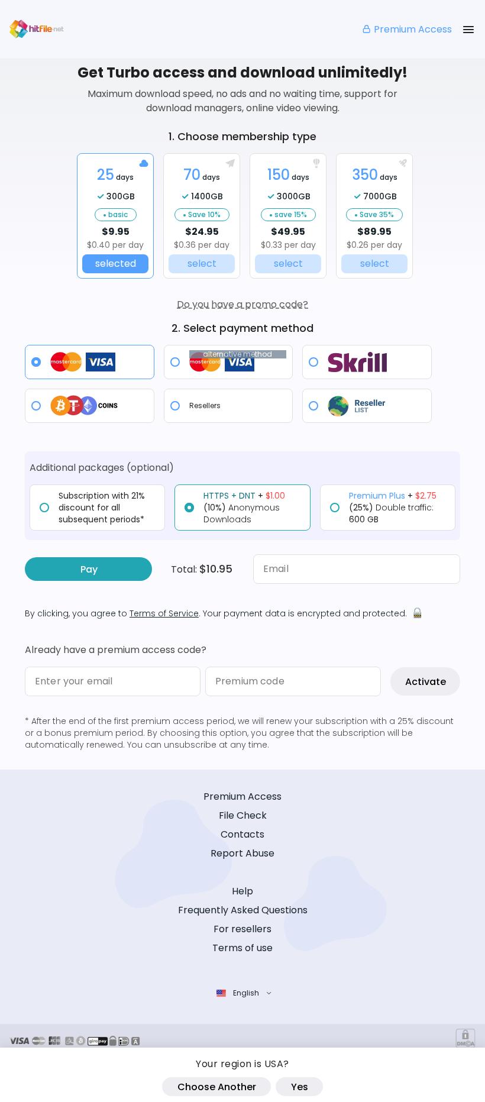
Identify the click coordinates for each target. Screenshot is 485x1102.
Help (242, 891)
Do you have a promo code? (242, 304)
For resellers (242, 929)
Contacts (242, 834)
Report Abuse (242, 853)
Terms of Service (164, 613)
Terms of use (242, 948)
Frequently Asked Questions (243, 910)
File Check (243, 815)
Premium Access (413, 29)
